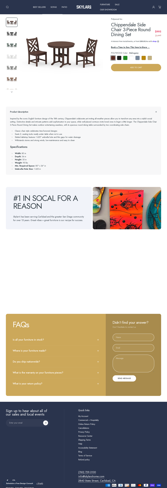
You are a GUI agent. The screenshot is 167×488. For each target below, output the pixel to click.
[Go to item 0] (12, 22)
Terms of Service (85, 455)
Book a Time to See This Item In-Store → (130, 47)
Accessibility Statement (87, 448)
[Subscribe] (45, 422)
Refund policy (84, 459)
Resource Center (85, 436)
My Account (83, 416)
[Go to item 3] (12, 45)
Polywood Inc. (117, 19)
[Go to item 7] (12, 90)
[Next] (96, 55)
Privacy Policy (84, 432)
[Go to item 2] (12, 33)
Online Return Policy (86, 424)
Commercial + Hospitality (88, 420)
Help (80, 444)
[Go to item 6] (12, 79)
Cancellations (83, 428)
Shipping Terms (84, 440)
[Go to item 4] (12, 56)
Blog (80, 452)
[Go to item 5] (12, 67)
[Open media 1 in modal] (61, 51)
